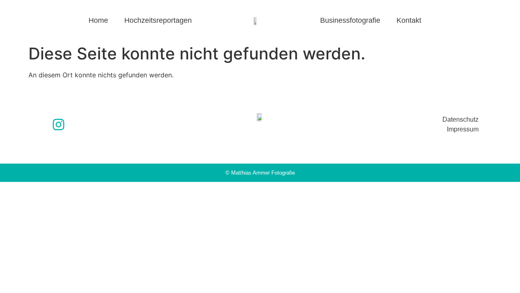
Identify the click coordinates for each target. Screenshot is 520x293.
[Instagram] (59, 125)
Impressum (463, 129)
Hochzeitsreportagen (158, 20)
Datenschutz (460, 119)
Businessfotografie (350, 20)
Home (98, 20)
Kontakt (408, 20)
